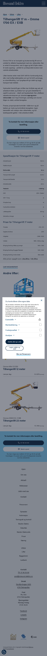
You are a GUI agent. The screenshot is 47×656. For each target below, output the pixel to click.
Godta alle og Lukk (14, 342)
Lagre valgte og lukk (14, 348)
